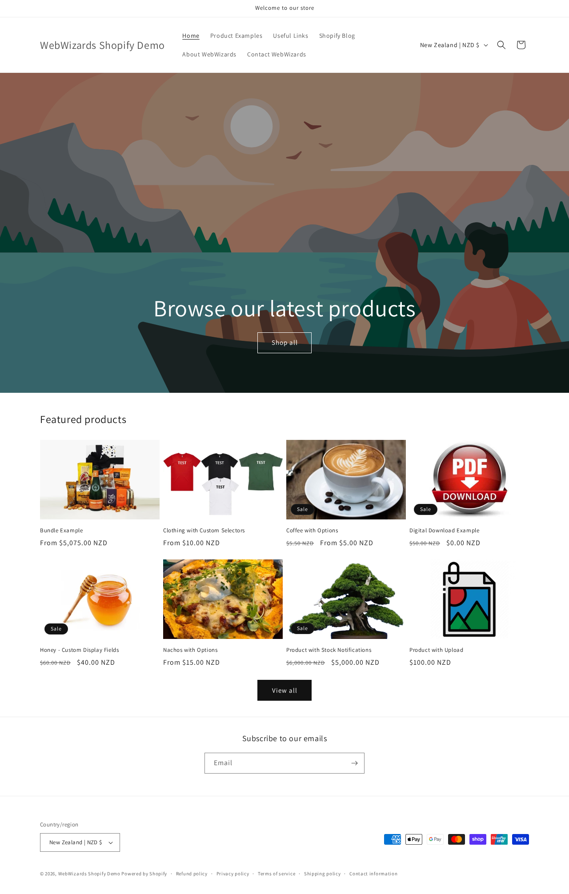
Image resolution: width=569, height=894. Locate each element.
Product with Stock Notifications (328, 650)
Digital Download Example (444, 530)
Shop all (284, 342)
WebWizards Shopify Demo (89, 873)
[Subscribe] (354, 763)
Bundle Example (61, 530)
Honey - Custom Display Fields (79, 650)
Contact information (373, 873)
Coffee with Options (312, 530)
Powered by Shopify (144, 873)
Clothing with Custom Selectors (204, 530)
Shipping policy (322, 873)
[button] (501, 45)
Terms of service (276, 873)
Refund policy (192, 873)
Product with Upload (436, 650)
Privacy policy (232, 873)
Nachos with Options (190, 650)
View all (284, 690)
